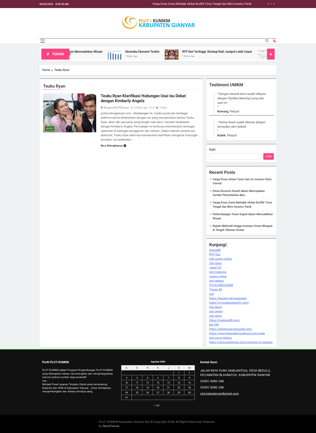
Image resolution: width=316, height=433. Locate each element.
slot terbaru (216, 281)
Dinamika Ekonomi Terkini (130, 51)
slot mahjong (217, 272)
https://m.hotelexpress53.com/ (229, 303)
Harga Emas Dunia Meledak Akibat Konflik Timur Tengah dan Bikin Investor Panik (202, 4)
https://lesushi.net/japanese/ (228, 298)
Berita (49, 128)
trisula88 (215, 250)
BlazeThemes (111, 426)
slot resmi (215, 316)
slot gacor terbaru (220, 338)
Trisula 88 (215, 289)
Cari (212, 149)
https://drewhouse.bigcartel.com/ (230, 329)
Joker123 (215, 267)
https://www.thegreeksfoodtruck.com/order (237, 333)
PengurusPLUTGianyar (116, 107)
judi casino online (220, 259)
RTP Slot (214, 254)
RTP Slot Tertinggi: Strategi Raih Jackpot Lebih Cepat (205, 51)
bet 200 (214, 324)
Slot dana (215, 263)
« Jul (157, 405)
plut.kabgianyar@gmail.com (219, 393)
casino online (217, 276)
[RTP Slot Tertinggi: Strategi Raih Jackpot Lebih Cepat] (159, 56)
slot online (216, 311)
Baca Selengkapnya (112, 145)
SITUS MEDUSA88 (221, 285)
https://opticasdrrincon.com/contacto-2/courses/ (241, 342)
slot (211, 294)
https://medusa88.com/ (224, 320)
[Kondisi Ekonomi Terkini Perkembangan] (252, 56)
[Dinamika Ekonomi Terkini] (102, 56)
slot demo (215, 307)
